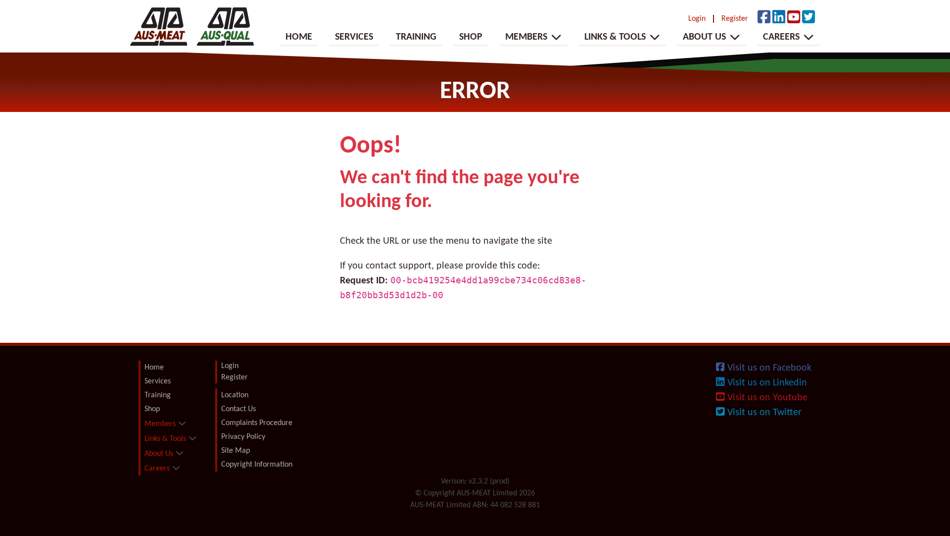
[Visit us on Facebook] (764, 18)
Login (697, 19)
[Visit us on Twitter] (808, 18)
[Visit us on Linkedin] (778, 18)
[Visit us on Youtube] (793, 18)
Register (734, 19)
